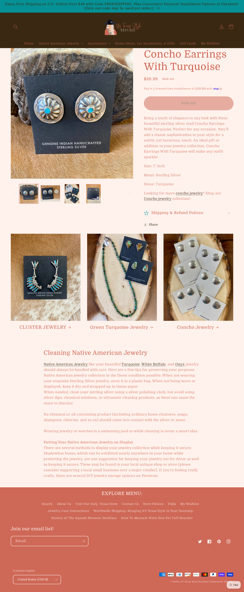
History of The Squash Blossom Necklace (84, 518)
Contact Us (130, 504)
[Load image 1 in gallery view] (29, 194)
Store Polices (153, 504)
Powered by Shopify (221, 581)
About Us (64, 504)
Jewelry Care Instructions (68, 511)
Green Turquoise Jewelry (119, 327)
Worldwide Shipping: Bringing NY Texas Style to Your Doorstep (143, 511)
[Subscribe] (83, 541)
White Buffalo (153, 364)
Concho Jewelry (195, 327)
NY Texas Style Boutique (195, 581)
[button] (15, 27)
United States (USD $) (33, 579)
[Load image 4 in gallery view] (93, 194)
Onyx (180, 364)
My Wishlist (189, 504)
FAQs (172, 504)
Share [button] (153, 224)
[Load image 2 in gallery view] (50, 194)
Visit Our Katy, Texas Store (96, 504)
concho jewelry (189, 193)
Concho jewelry (157, 199)
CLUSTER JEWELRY (42, 327)
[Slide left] (14, 193)
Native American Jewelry (66, 364)
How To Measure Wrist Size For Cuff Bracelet (157, 518)
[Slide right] (129, 193)
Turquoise (131, 364)
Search (47, 504)
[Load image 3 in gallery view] (72, 194)
